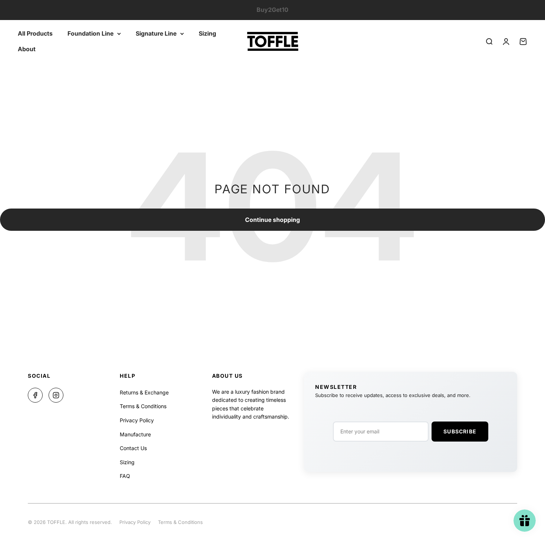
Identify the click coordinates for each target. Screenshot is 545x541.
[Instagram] (56, 395)
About (27, 48)
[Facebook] (35, 395)
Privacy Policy (137, 420)
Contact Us (133, 448)
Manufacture (135, 434)
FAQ (125, 476)
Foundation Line (90, 33)
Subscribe (459, 431)
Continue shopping (272, 219)
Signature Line (156, 33)
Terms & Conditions (143, 406)
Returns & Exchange (144, 392)
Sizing (207, 33)
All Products (35, 33)
